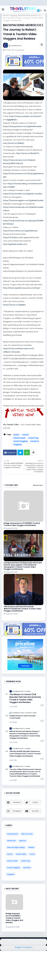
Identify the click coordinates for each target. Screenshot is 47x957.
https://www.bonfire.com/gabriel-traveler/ (22, 193)
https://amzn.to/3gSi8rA (14, 304)
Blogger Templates (23, 947)
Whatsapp (27, 452)
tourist (25, 434)
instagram (17, 811)
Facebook (11, 452)
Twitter (20, 452)
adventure (11, 841)
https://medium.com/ (13, 237)
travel (32, 854)
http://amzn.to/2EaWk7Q (27, 153)
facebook (16, 802)
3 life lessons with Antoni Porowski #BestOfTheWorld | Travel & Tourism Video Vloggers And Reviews (22, 609)
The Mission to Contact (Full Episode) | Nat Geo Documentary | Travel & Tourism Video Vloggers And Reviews (25, 698)
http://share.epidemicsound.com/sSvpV (21, 288)
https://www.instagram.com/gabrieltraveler (23, 200)
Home (5, 15)
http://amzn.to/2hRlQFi (13, 143)
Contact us (34, 940)
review (16, 434)
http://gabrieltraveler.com (15, 244)
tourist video (21, 854)
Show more (37, 485)
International (12, 834)
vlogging (13, 15)
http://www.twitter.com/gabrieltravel (20, 230)
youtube (35, 811)
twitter (35, 802)
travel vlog (33, 438)
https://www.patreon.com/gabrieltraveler (22, 126)
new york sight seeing (16, 847)
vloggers (10, 874)
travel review (19, 438)
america (22, 841)
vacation (34, 441)
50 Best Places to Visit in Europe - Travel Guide (22, 717)
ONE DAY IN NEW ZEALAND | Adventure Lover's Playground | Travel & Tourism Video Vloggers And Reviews (25, 753)
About (23, 940)
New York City (27, 834)
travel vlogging (20, 441)
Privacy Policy (23, 943)
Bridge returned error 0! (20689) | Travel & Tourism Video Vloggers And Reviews (22, 524)
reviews (31, 847)
